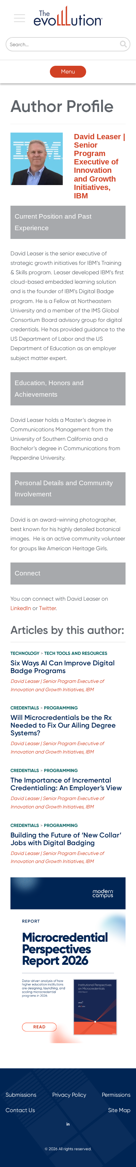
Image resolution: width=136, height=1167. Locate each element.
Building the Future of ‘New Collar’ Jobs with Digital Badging (65, 839)
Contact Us (20, 1110)
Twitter (47, 608)
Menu (68, 71)
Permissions (116, 1094)
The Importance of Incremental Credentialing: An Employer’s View (66, 784)
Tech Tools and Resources (75, 653)
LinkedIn (20, 608)
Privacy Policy (69, 1094)
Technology (24, 653)
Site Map (119, 1110)
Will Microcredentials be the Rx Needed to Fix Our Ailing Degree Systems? (63, 725)
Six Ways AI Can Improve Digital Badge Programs (62, 667)
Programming (61, 708)
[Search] (123, 44)
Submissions (21, 1094)
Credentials (24, 708)
